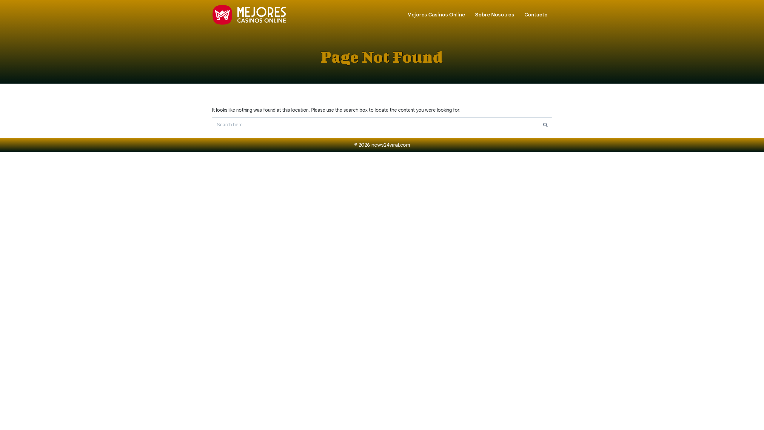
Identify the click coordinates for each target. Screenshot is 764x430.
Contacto (536, 15)
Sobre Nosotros (494, 15)
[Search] (545, 124)
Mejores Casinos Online (436, 15)
